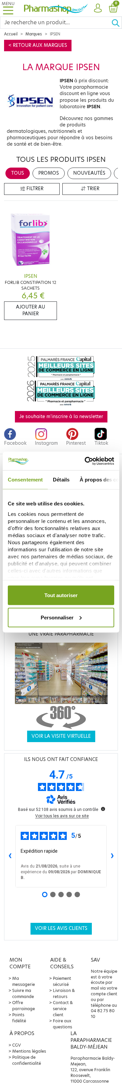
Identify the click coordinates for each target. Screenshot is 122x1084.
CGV (16, 1045)
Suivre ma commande (23, 993)
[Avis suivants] (112, 856)
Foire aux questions (62, 1024)
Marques (33, 34)
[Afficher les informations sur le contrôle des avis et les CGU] (103, 809)
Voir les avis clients (61, 928)
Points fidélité (19, 1018)
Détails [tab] (61, 479)
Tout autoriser (61, 595)
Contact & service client (63, 1009)
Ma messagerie (23, 981)
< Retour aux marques (37, 45)
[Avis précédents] (10, 856)
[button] (98, 8)
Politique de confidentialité (26, 1060)
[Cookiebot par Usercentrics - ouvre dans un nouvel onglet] (86, 461)
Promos (48, 173)
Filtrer (34, 188)
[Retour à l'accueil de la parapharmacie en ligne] (56, 8)
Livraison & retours (64, 993)
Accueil (11, 34)
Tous (17, 173)
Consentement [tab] (25, 479)
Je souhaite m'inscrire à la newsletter (61, 416)
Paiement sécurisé (62, 981)
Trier (92, 188)
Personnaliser (57, 617)
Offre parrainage (23, 1006)
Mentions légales (29, 1051)
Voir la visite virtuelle (61, 736)
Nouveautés (89, 173)
